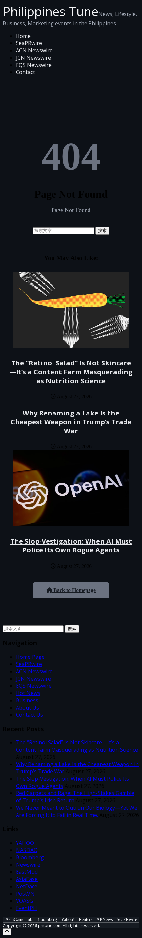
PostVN (25, 893)
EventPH (26, 908)
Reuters (85, 919)
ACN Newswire (34, 50)
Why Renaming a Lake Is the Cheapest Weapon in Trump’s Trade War (71, 422)
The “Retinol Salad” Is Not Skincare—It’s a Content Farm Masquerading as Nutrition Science (71, 372)
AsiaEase (27, 879)
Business (27, 700)
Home (23, 36)
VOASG (24, 900)
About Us (27, 707)
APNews (104, 919)
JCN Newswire (33, 57)
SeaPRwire (29, 43)
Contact (25, 72)
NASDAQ (27, 850)
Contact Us (29, 714)
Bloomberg (30, 857)
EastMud (27, 871)
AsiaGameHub (18, 919)
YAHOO (25, 842)
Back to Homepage (74, 590)
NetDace (26, 886)
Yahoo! (68, 919)
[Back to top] (7, 931)
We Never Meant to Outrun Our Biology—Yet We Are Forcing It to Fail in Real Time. (76, 811)
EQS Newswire (34, 64)
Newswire (28, 864)
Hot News (28, 693)
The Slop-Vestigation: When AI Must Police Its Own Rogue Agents (71, 545)
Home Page (30, 656)
